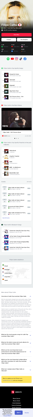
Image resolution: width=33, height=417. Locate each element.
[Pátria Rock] (6, 151)
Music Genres (16, 398)
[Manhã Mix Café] (6, 173)
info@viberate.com (8, 380)
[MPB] (6, 162)
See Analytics (24, 39)
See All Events (6, 218)
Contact (9, 39)
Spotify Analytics (16, 407)
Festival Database (16, 405)
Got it (19, 413)
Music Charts (16, 400)
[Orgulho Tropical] (6, 157)
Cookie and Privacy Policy (8, 415)
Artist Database (16, 403)
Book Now (16, 34)
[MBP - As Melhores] (6, 168)
